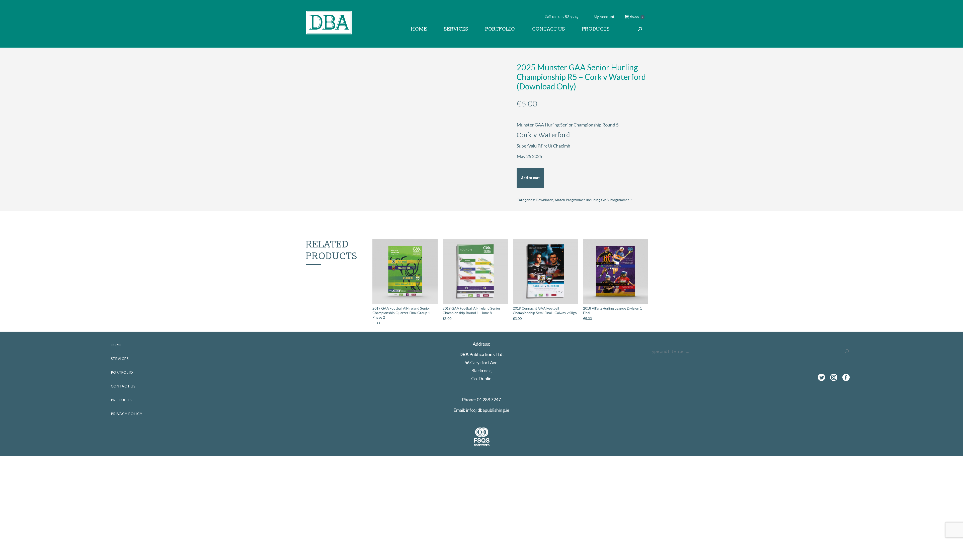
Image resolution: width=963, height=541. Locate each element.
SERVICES (120, 358)
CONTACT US (123, 386)
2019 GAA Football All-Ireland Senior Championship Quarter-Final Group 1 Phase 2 (401, 312)
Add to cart (530, 178)
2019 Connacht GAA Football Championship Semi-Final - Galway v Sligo (545, 310)
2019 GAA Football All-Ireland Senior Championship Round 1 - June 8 (471, 310)
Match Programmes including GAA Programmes (592, 200)
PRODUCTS (121, 400)
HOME (116, 345)
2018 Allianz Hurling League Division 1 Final (612, 310)
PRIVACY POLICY (126, 414)
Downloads (544, 200)
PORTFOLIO (122, 372)
